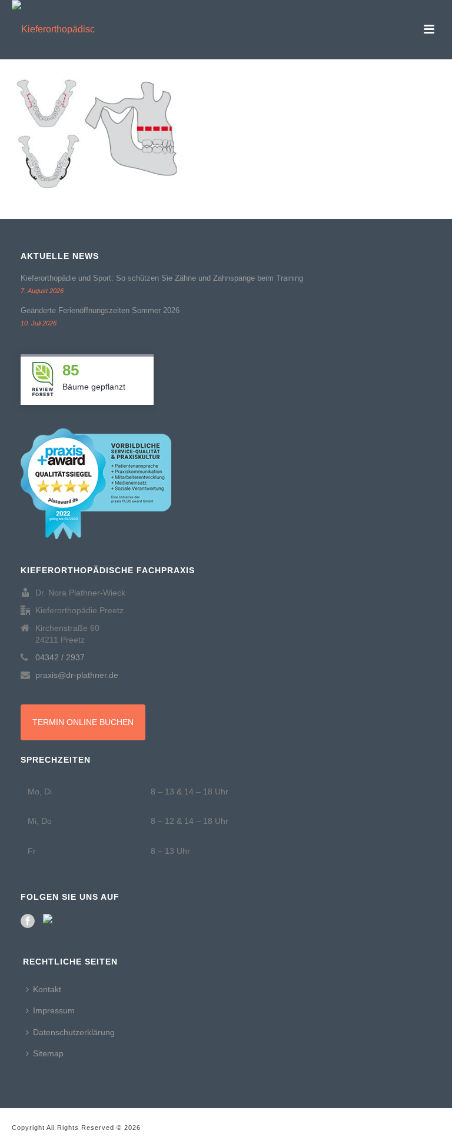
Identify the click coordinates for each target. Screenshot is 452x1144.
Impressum (54, 1010)
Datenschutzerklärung (74, 1032)
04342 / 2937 (60, 657)
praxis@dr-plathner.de (76, 675)
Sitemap (48, 1053)
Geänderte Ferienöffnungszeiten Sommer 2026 (100, 310)
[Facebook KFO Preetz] (28, 921)
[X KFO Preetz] (50, 921)
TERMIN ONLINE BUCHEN (83, 722)
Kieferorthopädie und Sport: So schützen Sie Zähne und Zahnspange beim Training (162, 278)
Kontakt (47, 989)
